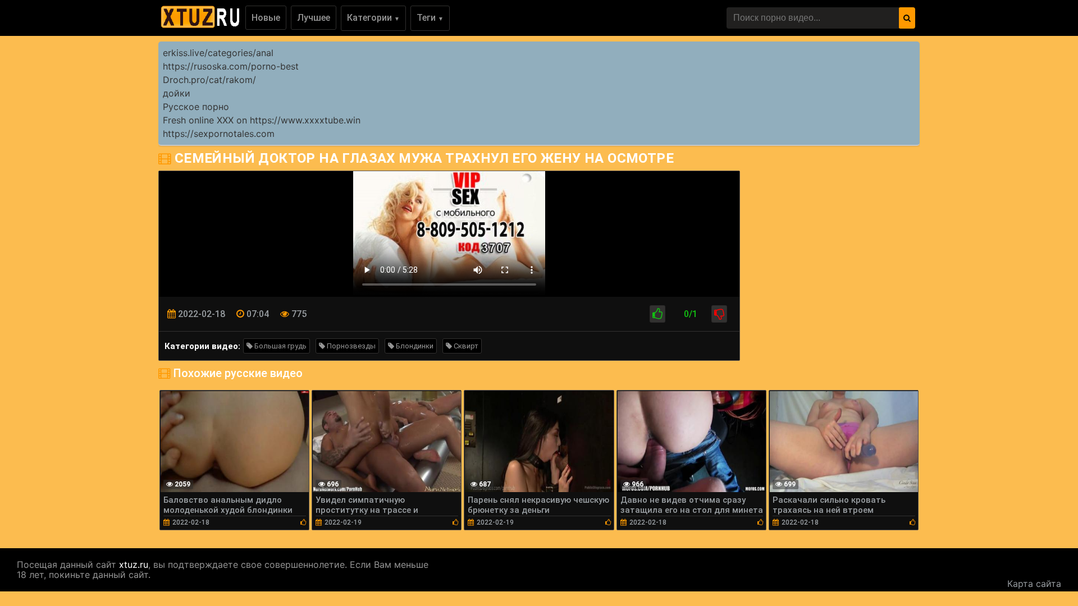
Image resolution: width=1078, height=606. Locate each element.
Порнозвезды (350, 346)
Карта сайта (1034, 583)
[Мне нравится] (657, 314)
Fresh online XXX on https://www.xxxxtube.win (261, 120)
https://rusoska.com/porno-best (231, 66)
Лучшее (313, 17)
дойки (176, 93)
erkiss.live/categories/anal (218, 52)
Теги (430, 17)
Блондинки (413, 346)
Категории (373, 17)
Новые (266, 17)
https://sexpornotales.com (219, 133)
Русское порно (196, 106)
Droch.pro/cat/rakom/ (209, 79)
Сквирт (465, 346)
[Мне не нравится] (719, 314)
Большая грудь (280, 346)
